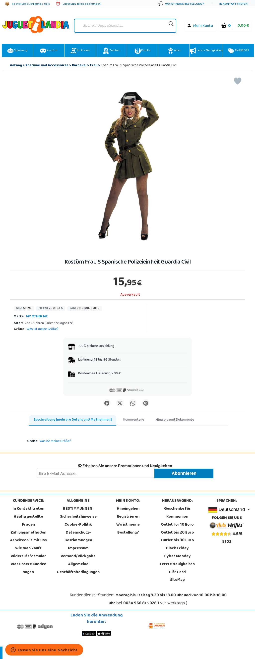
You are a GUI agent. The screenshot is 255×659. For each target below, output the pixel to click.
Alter (177, 51)
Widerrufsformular (28, 556)
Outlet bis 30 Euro (177, 541)
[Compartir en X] (120, 403)
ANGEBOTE (241, 51)
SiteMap (177, 580)
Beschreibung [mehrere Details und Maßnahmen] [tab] (73, 420)
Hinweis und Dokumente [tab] (175, 420)
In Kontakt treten (28, 509)
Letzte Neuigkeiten (209, 51)
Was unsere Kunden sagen (28, 568)
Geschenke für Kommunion (177, 513)
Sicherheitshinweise (78, 517)
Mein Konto (203, 26)
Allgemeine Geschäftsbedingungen (78, 568)
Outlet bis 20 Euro (177, 533)
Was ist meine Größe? (43, 329)
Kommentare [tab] (133, 420)
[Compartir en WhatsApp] (132, 403)
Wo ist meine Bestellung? (128, 529)
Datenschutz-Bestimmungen (78, 537)
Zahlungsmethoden (28, 533)
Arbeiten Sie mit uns (28, 541)
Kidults (146, 51)
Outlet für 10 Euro (177, 525)
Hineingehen (128, 509)
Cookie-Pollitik (78, 525)
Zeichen (114, 51)
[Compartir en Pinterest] (145, 403)
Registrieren (128, 517)
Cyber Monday (177, 556)
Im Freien (83, 51)
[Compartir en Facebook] (107, 403)
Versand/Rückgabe (78, 556)
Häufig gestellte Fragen (28, 521)
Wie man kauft (28, 548)
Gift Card (177, 572)
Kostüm (51, 51)
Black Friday (177, 548)
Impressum (78, 548)
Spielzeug (20, 51)
